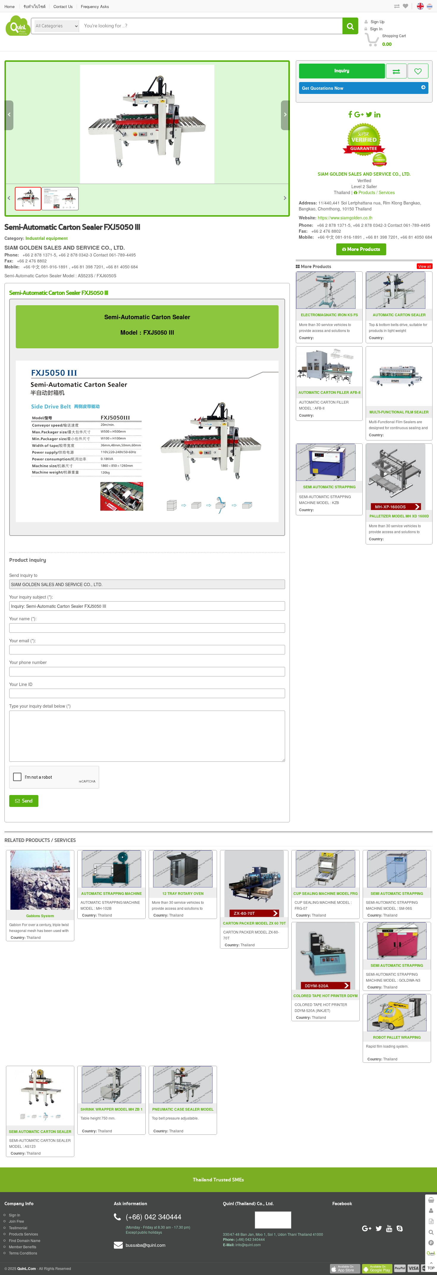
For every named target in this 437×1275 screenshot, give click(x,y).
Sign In (14, 1214)
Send (26, 801)
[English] (415, 6)
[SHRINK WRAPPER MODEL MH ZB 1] (111, 1084)
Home (9, 6)
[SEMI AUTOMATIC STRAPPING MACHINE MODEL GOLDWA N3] (397, 940)
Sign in (376, 29)
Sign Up (377, 21)
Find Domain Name (24, 1240)
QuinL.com (26, 1268)
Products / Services (376, 192)
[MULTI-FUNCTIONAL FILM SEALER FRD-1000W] (395, 376)
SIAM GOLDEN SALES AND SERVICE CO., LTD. (364, 174)
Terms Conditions (23, 1252)
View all (424, 266)
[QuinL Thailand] (18, 25)
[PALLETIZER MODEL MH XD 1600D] (395, 477)
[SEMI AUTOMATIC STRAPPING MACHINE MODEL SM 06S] (397, 868)
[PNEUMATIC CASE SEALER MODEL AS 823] (183, 1084)
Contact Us (63, 6)
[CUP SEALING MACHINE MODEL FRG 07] (325, 868)
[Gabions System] (40, 879)
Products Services (23, 1233)
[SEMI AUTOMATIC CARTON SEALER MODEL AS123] (40, 1095)
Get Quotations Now (322, 88)
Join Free (16, 1221)
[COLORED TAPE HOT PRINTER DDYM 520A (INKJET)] (325, 955)
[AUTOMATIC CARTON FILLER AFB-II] (326, 366)
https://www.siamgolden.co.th (345, 218)
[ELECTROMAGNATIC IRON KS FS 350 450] (326, 290)
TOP (431, 1267)
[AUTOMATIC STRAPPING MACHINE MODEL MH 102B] (111, 868)
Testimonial (18, 1227)
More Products (363, 249)
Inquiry (341, 71)
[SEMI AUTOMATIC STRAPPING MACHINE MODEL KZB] (326, 462)
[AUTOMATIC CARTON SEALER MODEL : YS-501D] (395, 290)
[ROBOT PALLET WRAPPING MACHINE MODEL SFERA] (397, 1012)
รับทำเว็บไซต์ (34, 6)
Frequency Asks (95, 6)
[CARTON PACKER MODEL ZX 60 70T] (254, 883)
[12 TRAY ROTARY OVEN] (183, 868)
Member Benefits (22, 1246)
